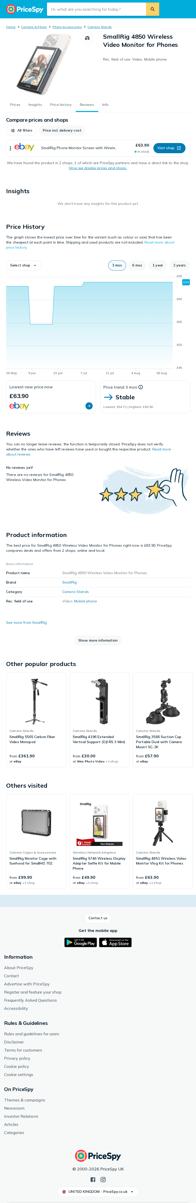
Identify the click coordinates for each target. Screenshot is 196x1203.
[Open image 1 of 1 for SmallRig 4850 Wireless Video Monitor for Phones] (44, 64)
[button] (21, 130)
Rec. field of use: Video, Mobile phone (135, 59)
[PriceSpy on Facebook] (93, 1179)
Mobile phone (85, 601)
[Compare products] (87, 38)
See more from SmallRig (26, 622)
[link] (36, 719)
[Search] (152, 9)
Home (11, 27)
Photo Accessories (67, 27)
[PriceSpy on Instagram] (103, 1179)
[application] (98, 325)
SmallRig (69, 582)
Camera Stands (100, 27)
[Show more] (10, 148)
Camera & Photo (34, 27)
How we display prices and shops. (98, 168)
